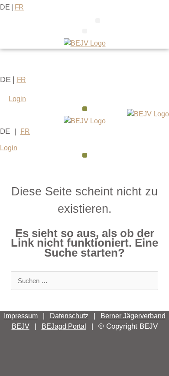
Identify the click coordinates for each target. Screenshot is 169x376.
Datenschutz (69, 316)
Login (17, 98)
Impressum (21, 316)
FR (19, 7)
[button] (97, 20)
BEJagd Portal (64, 326)
